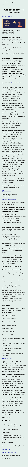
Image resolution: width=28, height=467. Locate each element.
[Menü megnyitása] (3, 5)
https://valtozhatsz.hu (7, 442)
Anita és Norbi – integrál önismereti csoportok (13, 2)
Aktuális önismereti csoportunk (14, 11)
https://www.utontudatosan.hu (10, 429)
